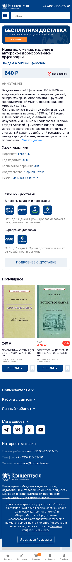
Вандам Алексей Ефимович (24, 63)
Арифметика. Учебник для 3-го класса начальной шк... (18, 353)
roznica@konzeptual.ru (33, 463)
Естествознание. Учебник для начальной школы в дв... (53, 353)
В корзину (14, 368)
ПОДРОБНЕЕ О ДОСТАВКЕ (36, 262)
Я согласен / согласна (36, 539)
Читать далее (32, 140)
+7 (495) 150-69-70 (56, 6)
